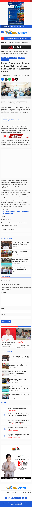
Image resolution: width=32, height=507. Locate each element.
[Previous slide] (28, 325)
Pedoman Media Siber (22, 493)
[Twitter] (17, 498)
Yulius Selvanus (13, 225)
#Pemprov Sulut (26, 42)
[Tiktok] (20, 498)
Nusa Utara (14, 57)
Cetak (28, 75)
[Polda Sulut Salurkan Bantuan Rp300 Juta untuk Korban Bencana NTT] (6, 270)
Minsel (22, 38)
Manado (16, 38)
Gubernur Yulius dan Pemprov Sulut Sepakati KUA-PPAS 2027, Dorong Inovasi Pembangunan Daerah (18, 429)
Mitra (26, 38)
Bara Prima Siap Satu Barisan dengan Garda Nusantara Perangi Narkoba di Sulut (20, 261)
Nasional (4, 342)
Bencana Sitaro (8, 222)
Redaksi (7, 493)
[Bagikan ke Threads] (16, 79)
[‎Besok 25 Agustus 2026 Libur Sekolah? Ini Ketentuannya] (5, 373)
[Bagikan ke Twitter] (6, 79)
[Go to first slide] (30, 325)
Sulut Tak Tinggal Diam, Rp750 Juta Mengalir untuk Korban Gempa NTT (20, 244)
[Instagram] (9, 498)
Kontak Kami (13, 493)
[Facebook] (6, 498)
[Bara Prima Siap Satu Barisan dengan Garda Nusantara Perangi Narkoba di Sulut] (6, 262)
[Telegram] (23, 498)
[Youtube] (14, 498)
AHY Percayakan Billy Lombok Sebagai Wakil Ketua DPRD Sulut (16, 212)
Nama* (3, 308)
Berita (3, 57)
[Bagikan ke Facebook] (2, 79)
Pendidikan (24, 341)
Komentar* (4, 292)
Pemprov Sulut (5, 225)
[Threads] (12, 498)
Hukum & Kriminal (6, 341)
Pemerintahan (21, 57)
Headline (8, 57)
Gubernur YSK (16, 222)
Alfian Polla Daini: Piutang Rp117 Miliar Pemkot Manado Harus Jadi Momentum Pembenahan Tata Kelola (18, 422)
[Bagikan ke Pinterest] (13, 79)
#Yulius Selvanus (16, 42)
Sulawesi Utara (9, 38)
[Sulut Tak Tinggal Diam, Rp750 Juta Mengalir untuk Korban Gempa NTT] (6, 245)
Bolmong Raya (11, 423)
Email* (3, 314)
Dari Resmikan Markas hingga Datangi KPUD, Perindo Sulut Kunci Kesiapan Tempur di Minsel (18, 415)
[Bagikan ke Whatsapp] (9, 79)
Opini (21, 423)
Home (2, 493)
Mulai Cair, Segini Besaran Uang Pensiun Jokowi (14, 121)
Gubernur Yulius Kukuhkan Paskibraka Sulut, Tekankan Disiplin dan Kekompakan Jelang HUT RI (18, 436)
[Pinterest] (26, 498)
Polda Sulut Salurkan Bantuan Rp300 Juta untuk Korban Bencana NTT (20, 269)
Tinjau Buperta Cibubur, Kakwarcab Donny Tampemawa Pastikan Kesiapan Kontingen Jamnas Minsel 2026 (19, 408)
